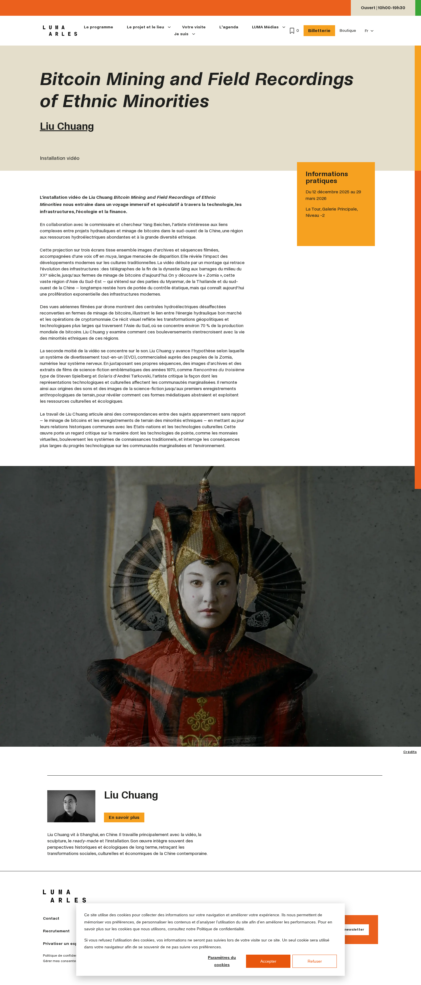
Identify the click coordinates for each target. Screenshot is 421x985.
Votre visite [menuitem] (194, 27)
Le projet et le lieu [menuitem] (145, 27)
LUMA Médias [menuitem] (265, 27)
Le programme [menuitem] (98, 27)
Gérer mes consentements (64, 961)
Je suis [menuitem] (181, 34)
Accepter (268, 961)
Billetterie (319, 30)
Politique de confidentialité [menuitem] (64, 956)
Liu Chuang (67, 126)
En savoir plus (124, 817)
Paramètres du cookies (222, 961)
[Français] (369, 30)
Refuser (315, 961)
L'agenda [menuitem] (228, 27)
